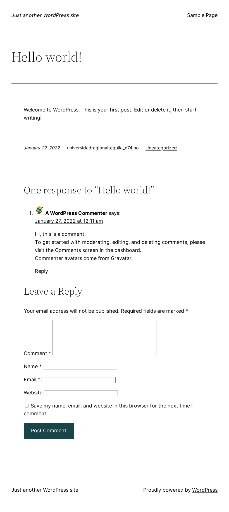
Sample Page (202, 15)
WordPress (205, 490)
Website (33, 392)
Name (33, 366)
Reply (41, 271)
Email (32, 379)
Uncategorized (161, 148)
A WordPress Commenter (76, 213)
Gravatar (121, 258)
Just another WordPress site (45, 15)
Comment (37, 353)
